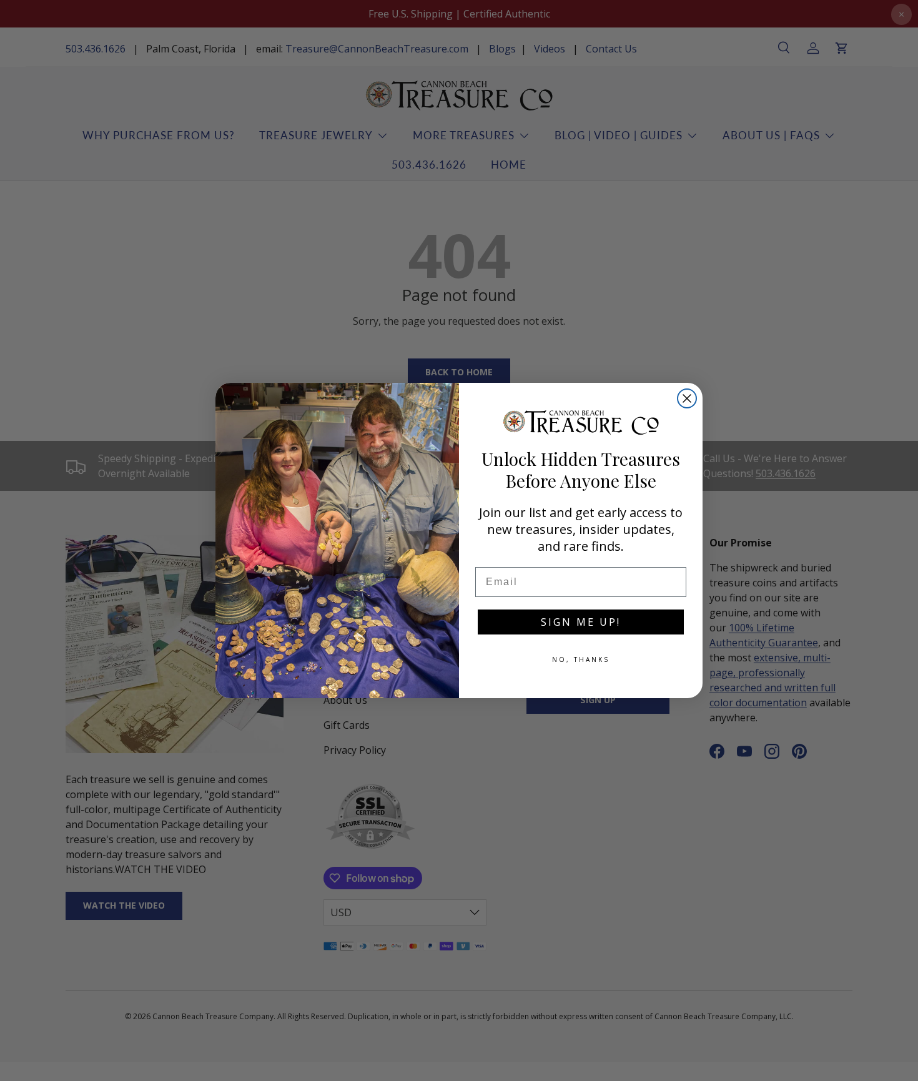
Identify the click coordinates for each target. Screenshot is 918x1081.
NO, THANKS (581, 659)
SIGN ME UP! (581, 622)
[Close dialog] (687, 398)
